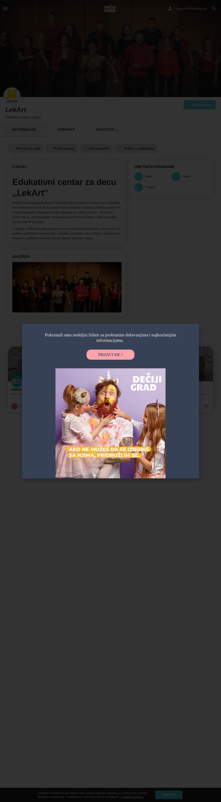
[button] (192, 332)
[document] (110, 401)
